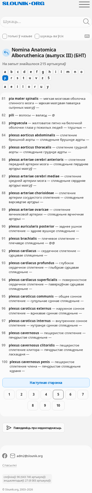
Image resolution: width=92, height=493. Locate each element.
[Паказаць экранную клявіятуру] (87, 36)
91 (4, 238)
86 (4, 159)
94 (4, 280)
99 (4, 345)
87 (4, 176)
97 (4, 321)
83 (4, 123)
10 (58, 405)
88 (4, 193)
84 (4, 135)
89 (4, 209)
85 (4, 147)
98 (4, 333)
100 (4, 362)
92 (4, 251)
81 (4, 98)
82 (4, 115)
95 (4, 296)
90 (4, 226)
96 (4, 308)
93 (4, 263)
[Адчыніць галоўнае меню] (84, 4)
